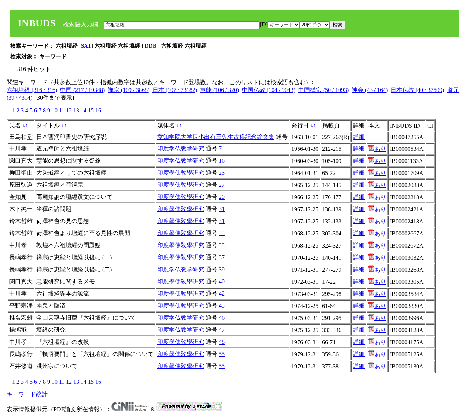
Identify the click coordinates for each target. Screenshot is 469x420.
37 (222, 257)
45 (222, 305)
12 (69, 110)
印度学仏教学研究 (180, 148)
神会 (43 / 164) (370, 90)
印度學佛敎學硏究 (180, 173)
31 (222, 209)
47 (222, 330)
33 (222, 233)
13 (76, 110)
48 (222, 342)
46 (222, 318)
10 (55, 110)
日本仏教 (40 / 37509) (417, 90)
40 (222, 281)
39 (222, 269)
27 (222, 185)
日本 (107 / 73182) (174, 90)
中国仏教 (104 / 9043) (268, 90)
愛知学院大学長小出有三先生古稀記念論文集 (215, 137)
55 (222, 354)
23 (222, 173)
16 (98, 110)
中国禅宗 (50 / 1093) (323, 90)
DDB (151, 46)
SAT (86, 46)
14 (83, 110)
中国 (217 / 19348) (82, 90)
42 (222, 293)
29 (222, 197)
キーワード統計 (27, 394)
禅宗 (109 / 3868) (128, 90)
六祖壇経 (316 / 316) (32, 90)
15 (91, 110)
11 (61, 110)
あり (380, 149)
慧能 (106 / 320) (219, 90)
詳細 (359, 137)
